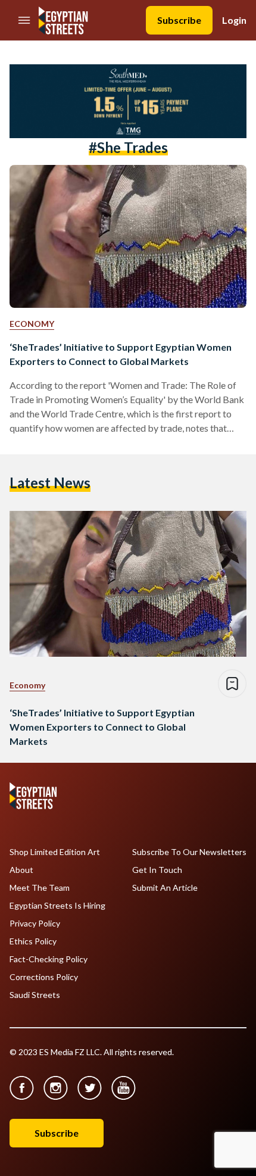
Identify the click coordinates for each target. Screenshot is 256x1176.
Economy (32, 324)
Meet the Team (40, 888)
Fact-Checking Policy (49, 959)
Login (234, 20)
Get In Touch (157, 870)
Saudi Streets (35, 995)
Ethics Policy (33, 941)
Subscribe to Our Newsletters (189, 852)
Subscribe (179, 20)
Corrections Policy (44, 977)
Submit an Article (165, 888)
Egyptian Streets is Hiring (57, 905)
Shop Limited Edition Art (55, 852)
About (21, 870)
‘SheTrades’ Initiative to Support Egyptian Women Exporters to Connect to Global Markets (121, 354)
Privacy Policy (35, 923)
